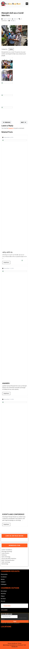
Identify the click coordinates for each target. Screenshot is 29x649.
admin (15, 18)
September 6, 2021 (8, 137)
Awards (6, 383)
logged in (10, 128)
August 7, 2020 (6, 18)
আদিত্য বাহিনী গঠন (7, 252)
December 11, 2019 (9, 268)
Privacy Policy (7, 605)
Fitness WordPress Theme (14, 643)
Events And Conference (13, 514)
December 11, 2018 (9, 399)
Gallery (11, 49)
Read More (7, 263)
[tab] (27, 4)
